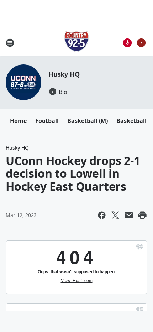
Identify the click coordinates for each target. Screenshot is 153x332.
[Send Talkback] (127, 42)
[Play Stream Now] (141, 42)
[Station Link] (76, 42)
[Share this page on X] (115, 215)
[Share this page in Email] (129, 215)
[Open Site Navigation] (10, 42)
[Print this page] (142, 215)
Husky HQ (63, 74)
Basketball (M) (87, 121)
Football (47, 121)
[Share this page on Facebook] (102, 215)
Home (18, 121)
